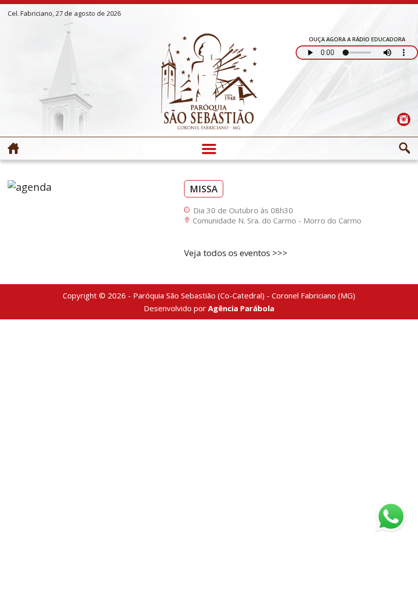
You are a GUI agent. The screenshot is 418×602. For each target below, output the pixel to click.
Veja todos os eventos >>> (236, 253)
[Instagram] (403, 119)
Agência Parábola (241, 308)
